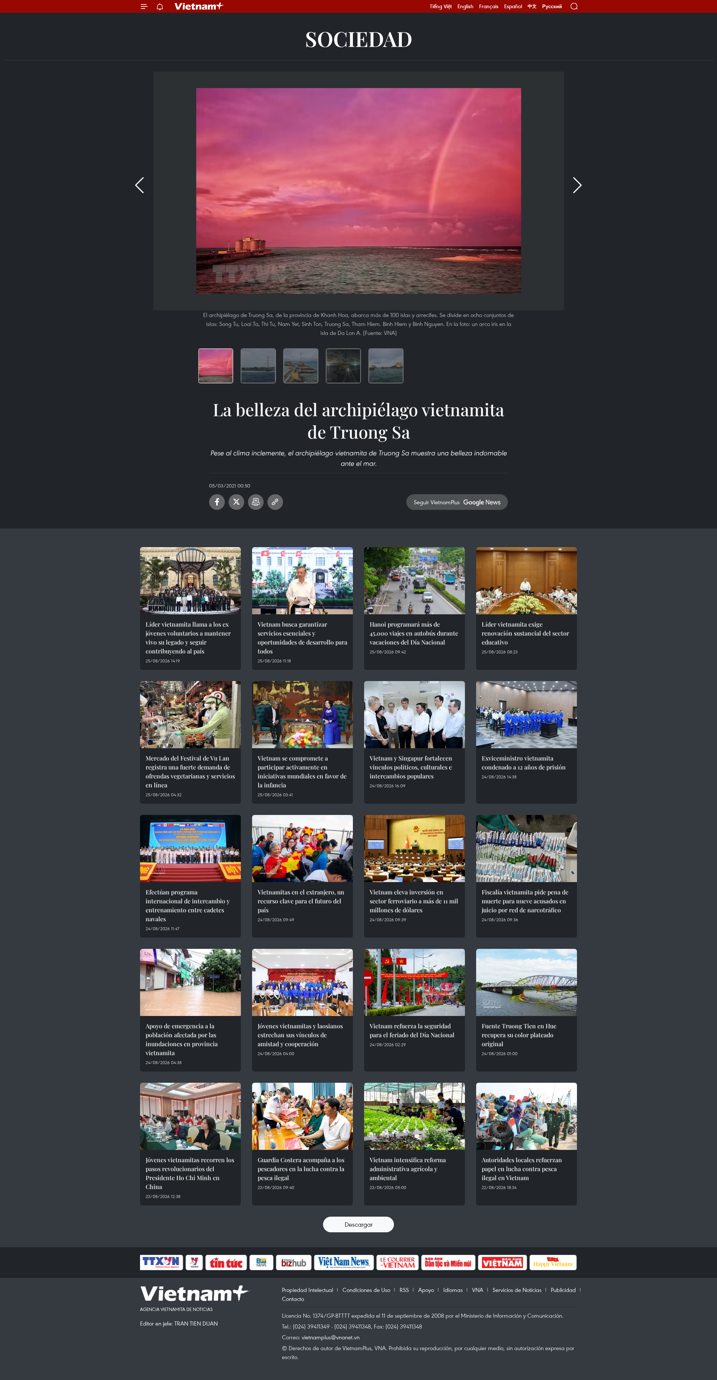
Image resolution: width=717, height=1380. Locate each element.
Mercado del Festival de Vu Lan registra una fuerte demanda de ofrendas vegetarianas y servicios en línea (190, 771)
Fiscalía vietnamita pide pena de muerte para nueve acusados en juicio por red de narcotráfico (525, 901)
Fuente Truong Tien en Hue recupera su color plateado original (519, 1035)
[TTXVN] (161, 1262)
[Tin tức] (226, 1262)
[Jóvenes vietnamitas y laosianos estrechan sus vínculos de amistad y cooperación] (302, 982)
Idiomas (453, 1289)
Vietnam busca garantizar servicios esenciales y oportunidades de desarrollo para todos (302, 637)
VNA (477, 1289)
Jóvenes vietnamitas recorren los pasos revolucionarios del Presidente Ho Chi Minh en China (190, 1173)
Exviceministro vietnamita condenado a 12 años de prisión (524, 762)
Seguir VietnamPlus (437, 502)
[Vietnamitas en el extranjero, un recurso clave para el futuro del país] (302, 848)
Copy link (275, 502)
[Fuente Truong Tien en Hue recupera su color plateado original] (526, 982)
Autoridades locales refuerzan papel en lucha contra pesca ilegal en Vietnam (522, 1169)
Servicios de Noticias (517, 1289)
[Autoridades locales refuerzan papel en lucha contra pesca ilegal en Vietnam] (526, 1116)
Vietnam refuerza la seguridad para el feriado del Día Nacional (412, 1030)
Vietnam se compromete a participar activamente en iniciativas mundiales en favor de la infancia (302, 771)
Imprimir (256, 502)
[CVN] (397, 1262)
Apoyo (426, 1289)
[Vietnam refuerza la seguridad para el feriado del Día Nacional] (414, 982)
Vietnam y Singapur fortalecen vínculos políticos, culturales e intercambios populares (411, 767)
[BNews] (261, 1262)
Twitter (236, 502)
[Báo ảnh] (502, 1262)
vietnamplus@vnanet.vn (331, 1337)
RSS (404, 1289)
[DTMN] (448, 1262)
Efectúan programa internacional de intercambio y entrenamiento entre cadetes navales (188, 905)
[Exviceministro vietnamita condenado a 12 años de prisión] (526, 714)
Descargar (359, 1224)
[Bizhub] (293, 1262)
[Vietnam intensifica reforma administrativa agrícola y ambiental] (414, 1116)
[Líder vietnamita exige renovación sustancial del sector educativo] (526, 580)
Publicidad (563, 1289)
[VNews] (194, 1262)
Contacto (293, 1298)
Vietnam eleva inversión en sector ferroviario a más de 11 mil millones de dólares (414, 901)
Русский (552, 6)
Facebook (217, 502)
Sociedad (358, 38)
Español (513, 6)
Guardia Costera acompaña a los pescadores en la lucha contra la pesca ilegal (301, 1169)
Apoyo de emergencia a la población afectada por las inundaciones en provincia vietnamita (182, 1039)
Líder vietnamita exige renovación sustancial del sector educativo (525, 633)
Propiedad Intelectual (307, 1289)
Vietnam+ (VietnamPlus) (199, 6)
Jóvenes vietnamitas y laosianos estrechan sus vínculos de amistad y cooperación (300, 1035)
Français (489, 6)
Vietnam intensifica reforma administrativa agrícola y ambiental (408, 1169)
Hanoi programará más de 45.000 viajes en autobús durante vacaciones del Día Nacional (414, 633)
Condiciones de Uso (366, 1289)
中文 (532, 6)
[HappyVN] (553, 1262)
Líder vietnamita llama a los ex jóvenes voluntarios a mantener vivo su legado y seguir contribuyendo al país (188, 637)
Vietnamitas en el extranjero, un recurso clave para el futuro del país (301, 901)
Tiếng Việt (441, 6)
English (465, 6)
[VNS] (344, 1262)
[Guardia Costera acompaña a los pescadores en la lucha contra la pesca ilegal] (302, 1116)
